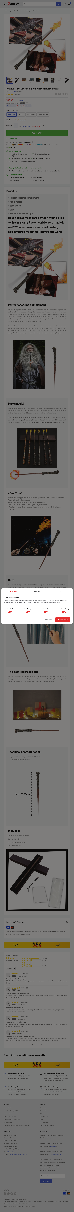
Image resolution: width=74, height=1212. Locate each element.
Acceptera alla (63, 620)
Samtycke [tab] (13, 591)
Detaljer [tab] (37, 591)
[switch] (10, 612)
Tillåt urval (49, 620)
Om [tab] (60, 591)
